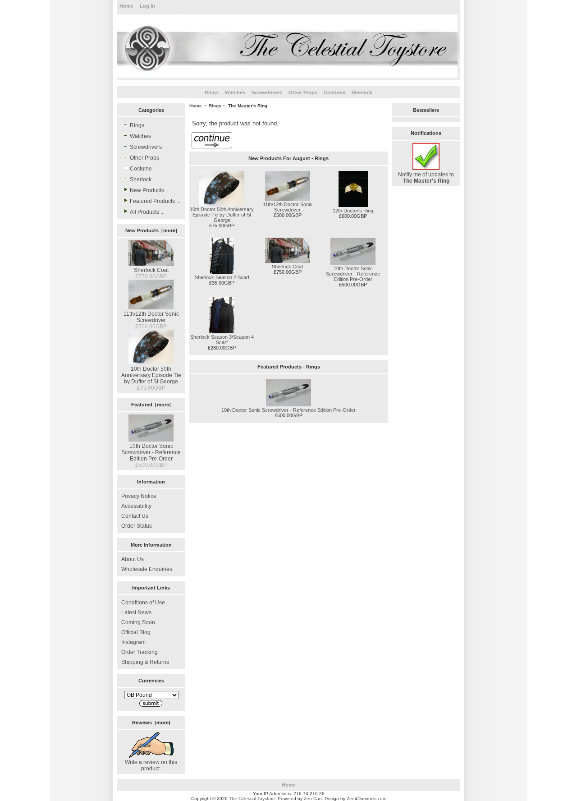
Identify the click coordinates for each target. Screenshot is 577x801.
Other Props (302, 92)
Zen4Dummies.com (366, 798)
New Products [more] (151, 230)
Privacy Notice (138, 496)
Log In (147, 6)
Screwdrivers (267, 92)
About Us (132, 559)
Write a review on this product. (151, 765)
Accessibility (136, 506)
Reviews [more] (151, 722)
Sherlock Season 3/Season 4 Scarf (222, 339)
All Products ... (147, 212)
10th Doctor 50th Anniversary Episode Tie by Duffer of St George (151, 375)
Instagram (133, 642)
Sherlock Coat (151, 270)
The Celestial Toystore (252, 798)
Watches (235, 92)
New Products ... (149, 190)
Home (126, 6)
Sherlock (362, 92)
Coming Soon (138, 622)
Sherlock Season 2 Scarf (222, 277)
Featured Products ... (155, 201)
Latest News (136, 612)
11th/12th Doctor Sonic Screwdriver (151, 317)
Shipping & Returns (145, 662)
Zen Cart (313, 798)
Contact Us (134, 516)
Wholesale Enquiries (146, 569)
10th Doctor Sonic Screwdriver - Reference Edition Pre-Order (151, 452)
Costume (334, 92)
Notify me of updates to (426, 177)
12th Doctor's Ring (353, 210)
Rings (215, 105)
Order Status (136, 526)
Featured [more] (151, 404)
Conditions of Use (143, 602)
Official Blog (136, 632)
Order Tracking (139, 652)
